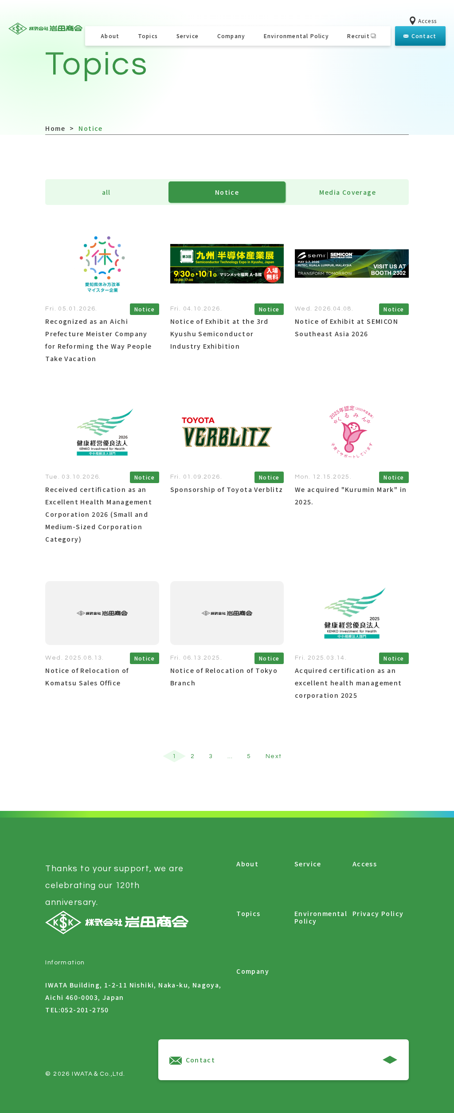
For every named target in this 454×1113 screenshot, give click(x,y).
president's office (231, 63)
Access (426, 20)
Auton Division (187, 102)
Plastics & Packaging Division (187, 50)
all (106, 192)
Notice (227, 192)
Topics (148, 35)
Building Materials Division (187, 123)
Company (231, 35)
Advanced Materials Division (187, 80)
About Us (231, 81)
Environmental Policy (296, 35)
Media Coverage (347, 192)
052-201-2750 (85, 1009)
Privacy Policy (378, 914)
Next (274, 756)
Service (187, 35)
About (110, 35)
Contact (423, 35)
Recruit (358, 35)
